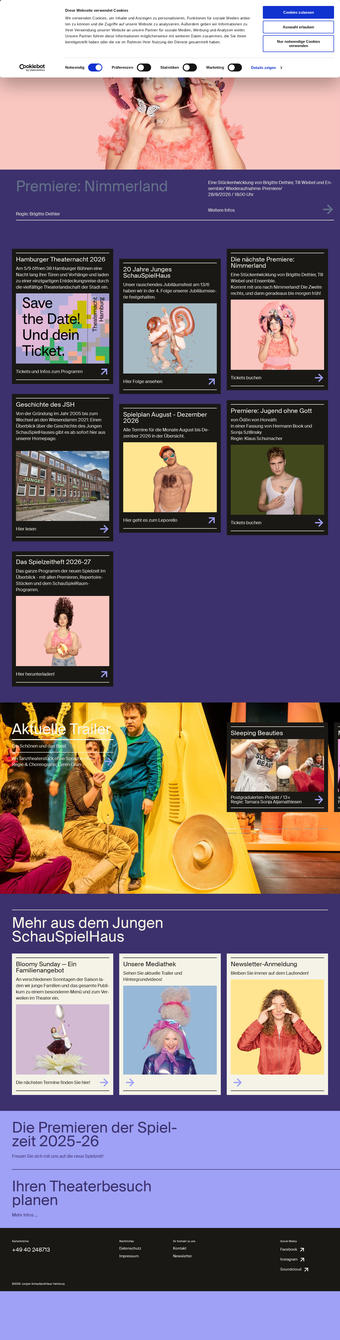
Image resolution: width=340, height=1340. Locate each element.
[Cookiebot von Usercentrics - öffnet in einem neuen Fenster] (32, 67)
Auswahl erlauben (298, 27)
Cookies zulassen (298, 12)
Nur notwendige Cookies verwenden (298, 43)
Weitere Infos (221, 210)
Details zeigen (263, 67)
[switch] (144, 67)
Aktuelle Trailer (61, 729)
